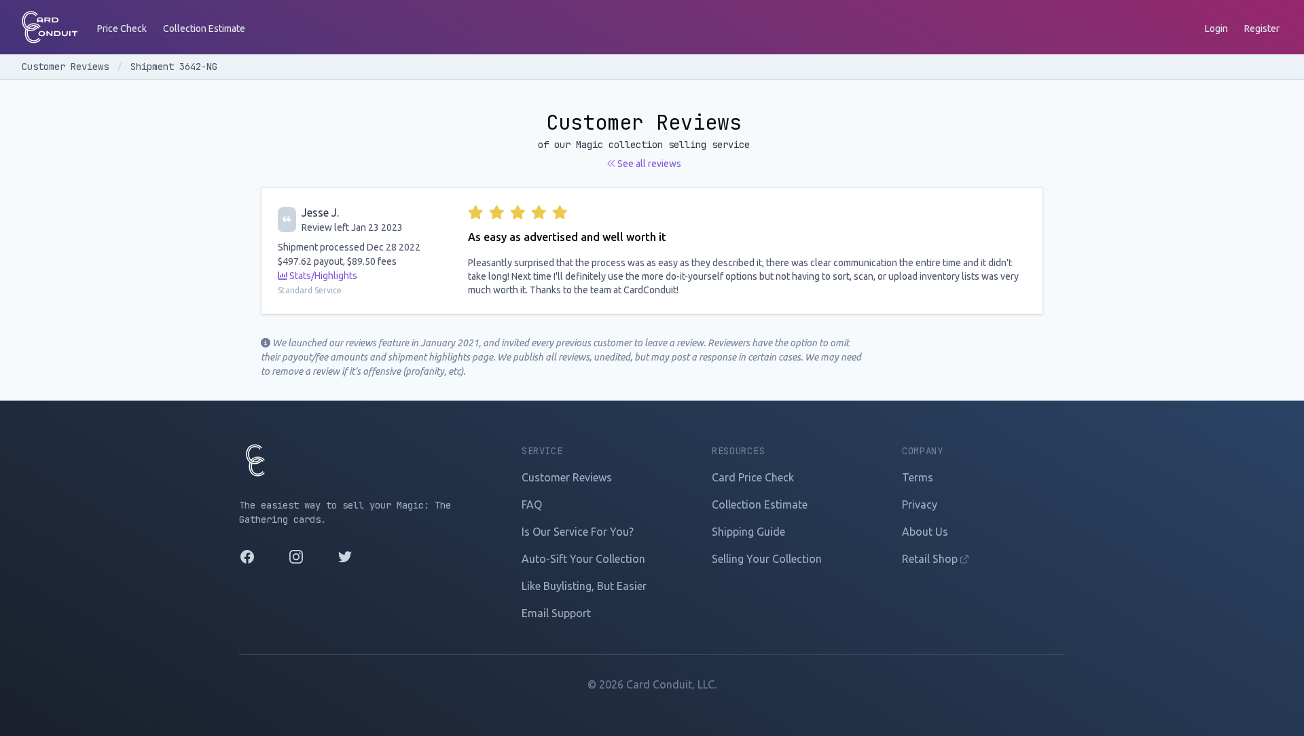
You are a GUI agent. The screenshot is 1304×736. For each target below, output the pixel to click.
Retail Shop (931, 559)
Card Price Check (753, 477)
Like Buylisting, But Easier (584, 586)
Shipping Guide (748, 532)
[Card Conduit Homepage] (50, 27)
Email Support (556, 613)
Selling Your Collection (767, 559)
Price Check (122, 28)
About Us (925, 532)
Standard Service (310, 290)
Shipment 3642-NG (173, 66)
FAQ (532, 504)
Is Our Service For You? (578, 532)
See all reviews (648, 163)
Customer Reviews (68, 66)
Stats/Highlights (322, 275)
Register (1262, 28)
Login (1216, 28)
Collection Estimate (204, 28)
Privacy (919, 504)
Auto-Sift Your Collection (583, 559)
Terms (917, 477)
